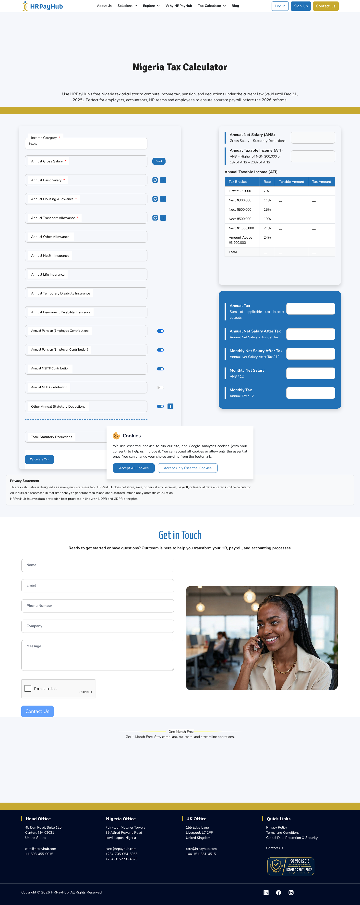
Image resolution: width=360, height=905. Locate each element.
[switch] (160, 331)
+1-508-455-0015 (39, 854)
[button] (161, 331)
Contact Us (326, 6)
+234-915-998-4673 (121, 859)
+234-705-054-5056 (121, 854)
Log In (280, 6)
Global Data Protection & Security (292, 837)
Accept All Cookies (134, 467)
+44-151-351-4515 (201, 854)
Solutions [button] (125, 5)
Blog (235, 5)
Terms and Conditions (283, 832)
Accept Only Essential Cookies (188, 467)
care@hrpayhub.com (40, 848)
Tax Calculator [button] (210, 5)
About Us (104, 5)
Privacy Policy (276, 827)
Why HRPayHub (179, 5)
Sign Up (301, 6)
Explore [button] (149, 5)
